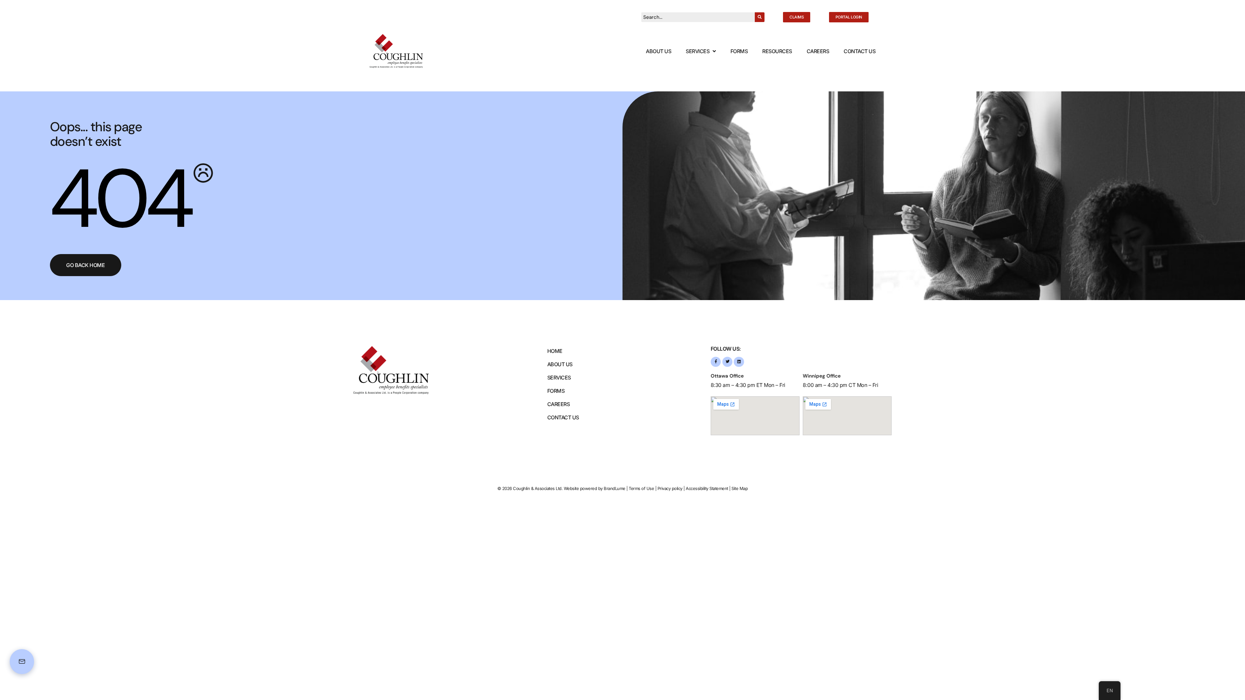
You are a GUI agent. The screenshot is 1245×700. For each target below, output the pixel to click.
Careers (818, 51)
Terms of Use (641, 488)
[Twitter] (727, 362)
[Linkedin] (739, 362)
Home (555, 351)
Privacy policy (670, 488)
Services (697, 51)
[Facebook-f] (716, 362)
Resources (777, 51)
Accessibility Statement (707, 488)
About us (560, 364)
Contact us (563, 417)
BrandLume (614, 488)
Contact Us (859, 51)
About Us (658, 51)
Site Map (739, 488)
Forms (739, 51)
